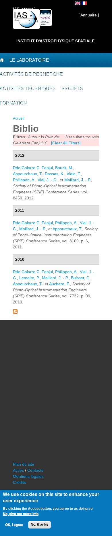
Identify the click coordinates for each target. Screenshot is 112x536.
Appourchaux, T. (28, 173)
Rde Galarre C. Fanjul (33, 167)
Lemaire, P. (29, 277)
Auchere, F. (59, 284)
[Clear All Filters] (66, 143)
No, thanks (39, 524)
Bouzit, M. (64, 167)
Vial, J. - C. (47, 180)
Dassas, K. (54, 173)
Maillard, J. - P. (77, 180)
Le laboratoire (29, 60)
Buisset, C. (80, 277)
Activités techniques (28, 88)
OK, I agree (14, 524)
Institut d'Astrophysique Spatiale (55, 41)
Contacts (35, 470)
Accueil (18, 118)
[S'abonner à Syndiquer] (15, 312)
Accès (18, 470)
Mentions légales (28, 476)
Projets (72, 88)
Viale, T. (74, 173)
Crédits (19, 482)
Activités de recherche (31, 74)
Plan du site (23, 464)
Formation (13, 103)
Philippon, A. (24, 180)
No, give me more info (20, 514)
